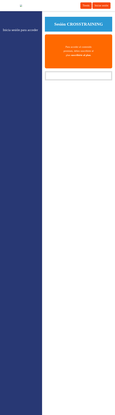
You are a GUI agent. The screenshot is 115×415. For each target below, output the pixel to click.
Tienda (86, 5)
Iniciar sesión (101, 5)
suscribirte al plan (81, 55)
